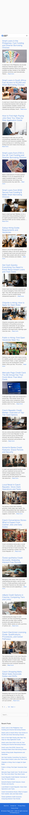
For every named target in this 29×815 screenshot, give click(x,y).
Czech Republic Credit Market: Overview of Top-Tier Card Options (13, 412)
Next (13, 707)
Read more (11, 74)
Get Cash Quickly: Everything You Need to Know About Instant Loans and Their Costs (13, 268)
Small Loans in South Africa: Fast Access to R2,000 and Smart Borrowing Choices (14, 82)
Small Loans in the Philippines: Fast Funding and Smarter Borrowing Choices (13, 44)
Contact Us (13, 805)
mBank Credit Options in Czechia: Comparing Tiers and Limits (13, 597)
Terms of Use (14, 808)
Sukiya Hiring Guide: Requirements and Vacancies (11, 230)
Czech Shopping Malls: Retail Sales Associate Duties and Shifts (12, 674)
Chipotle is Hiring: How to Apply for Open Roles (13, 304)
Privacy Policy (21, 805)
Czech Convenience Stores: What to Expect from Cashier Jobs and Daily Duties (14, 523)
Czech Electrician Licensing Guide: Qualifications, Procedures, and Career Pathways (14, 635)
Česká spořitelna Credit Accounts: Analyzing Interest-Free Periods (12, 560)
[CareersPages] (4, 35)
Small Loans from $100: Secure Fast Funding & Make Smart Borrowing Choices (12, 193)
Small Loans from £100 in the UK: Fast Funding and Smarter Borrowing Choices (14, 155)
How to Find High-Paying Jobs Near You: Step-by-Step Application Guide (13, 118)
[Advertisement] (14, 17)
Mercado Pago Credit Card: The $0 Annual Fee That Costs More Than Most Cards (14, 376)
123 (9, 707)
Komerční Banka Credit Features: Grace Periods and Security (12, 449)
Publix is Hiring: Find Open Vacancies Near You (13, 339)
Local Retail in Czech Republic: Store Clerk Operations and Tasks (11, 487)
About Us (6, 805)
